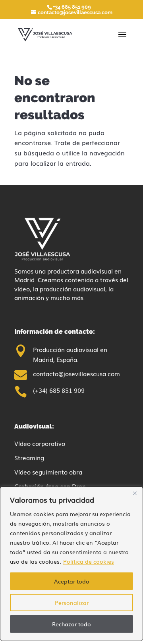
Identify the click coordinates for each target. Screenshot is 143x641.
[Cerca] (134, 493)
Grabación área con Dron (50, 486)
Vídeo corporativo (39, 443)
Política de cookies (88, 561)
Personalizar (72, 603)
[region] (71, 563)
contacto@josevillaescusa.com (76, 373)
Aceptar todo (71, 581)
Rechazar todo (71, 624)
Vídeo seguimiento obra (48, 471)
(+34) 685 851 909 (59, 390)
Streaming (29, 457)
